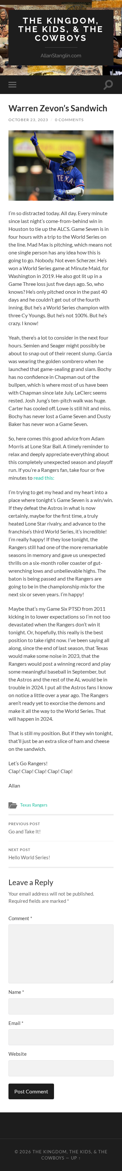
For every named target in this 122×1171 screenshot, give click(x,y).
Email (15, 1023)
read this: (44, 477)
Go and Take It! (24, 828)
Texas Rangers (33, 805)
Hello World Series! (29, 854)
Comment (20, 918)
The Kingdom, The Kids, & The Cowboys (61, 29)
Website (17, 1054)
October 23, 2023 (28, 119)
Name (16, 992)
